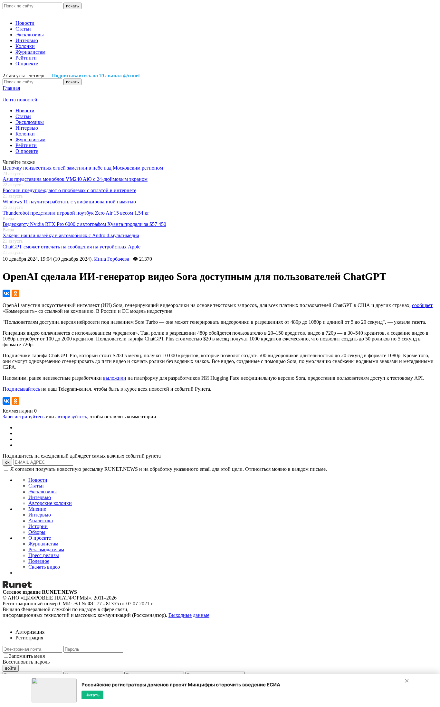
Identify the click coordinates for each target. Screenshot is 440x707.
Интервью (26, 40)
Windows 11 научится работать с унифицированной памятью (69, 201)
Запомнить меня (27, 656)
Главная (11, 88)
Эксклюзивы (29, 34)
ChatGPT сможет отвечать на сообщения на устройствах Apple (71, 246)
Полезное (38, 561)
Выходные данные (188, 615)
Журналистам (30, 52)
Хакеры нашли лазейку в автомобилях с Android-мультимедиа (71, 235)
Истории (38, 526)
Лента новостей (20, 99)
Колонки (25, 46)
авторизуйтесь (71, 416)
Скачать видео (44, 567)
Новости (24, 23)
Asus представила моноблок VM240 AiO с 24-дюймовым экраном (75, 179)
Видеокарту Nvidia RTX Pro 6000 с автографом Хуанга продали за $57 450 (84, 224)
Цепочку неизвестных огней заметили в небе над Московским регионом (83, 168)
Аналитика (40, 520)
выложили (114, 378)
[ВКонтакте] (6, 293)
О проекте (26, 63)
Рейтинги (26, 57)
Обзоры (36, 532)
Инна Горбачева (111, 259)
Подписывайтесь (21, 389)
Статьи (23, 29)
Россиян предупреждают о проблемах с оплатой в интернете (69, 190)
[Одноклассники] (15, 293)
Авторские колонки (50, 503)
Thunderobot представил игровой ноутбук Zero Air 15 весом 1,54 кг (76, 213)
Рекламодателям (46, 549)
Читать (92, 694)
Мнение (37, 509)
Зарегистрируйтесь (23, 416)
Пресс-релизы (43, 555)
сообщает (422, 305)
